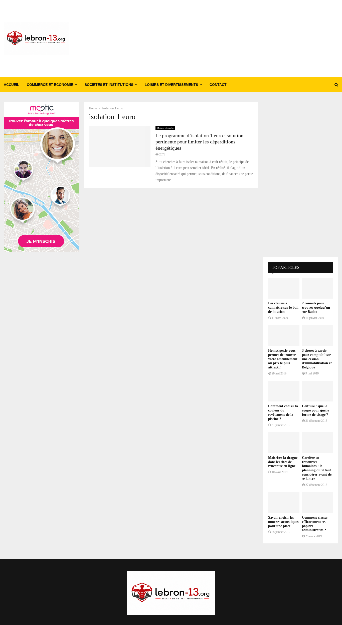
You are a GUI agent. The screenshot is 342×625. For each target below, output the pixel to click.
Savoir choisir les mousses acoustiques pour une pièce (283, 522)
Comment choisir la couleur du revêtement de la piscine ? (283, 412)
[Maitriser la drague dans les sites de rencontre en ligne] (283, 442)
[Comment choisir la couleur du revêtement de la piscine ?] (283, 391)
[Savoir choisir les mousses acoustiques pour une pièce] (283, 502)
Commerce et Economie (50, 85)
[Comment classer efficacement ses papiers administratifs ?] (317, 502)
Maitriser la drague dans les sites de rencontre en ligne (282, 462)
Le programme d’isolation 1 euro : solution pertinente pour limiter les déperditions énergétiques (199, 142)
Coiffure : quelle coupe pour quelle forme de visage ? (315, 410)
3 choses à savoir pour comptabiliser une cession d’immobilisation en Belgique (317, 359)
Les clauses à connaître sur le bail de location (283, 307)
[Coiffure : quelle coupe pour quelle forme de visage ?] (317, 391)
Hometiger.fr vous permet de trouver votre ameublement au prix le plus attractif (282, 359)
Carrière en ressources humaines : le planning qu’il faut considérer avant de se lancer (316, 468)
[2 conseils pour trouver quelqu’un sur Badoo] (317, 288)
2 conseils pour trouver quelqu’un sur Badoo (316, 307)
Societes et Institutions (109, 85)
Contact (218, 85)
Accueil (11, 85)
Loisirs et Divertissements (171, 85)
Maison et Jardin (165, 128)
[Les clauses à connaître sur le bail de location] (283, 288)
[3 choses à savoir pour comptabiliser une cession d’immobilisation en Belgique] (317, 335)
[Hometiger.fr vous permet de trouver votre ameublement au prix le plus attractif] (283, 335)
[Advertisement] (247, 39)
